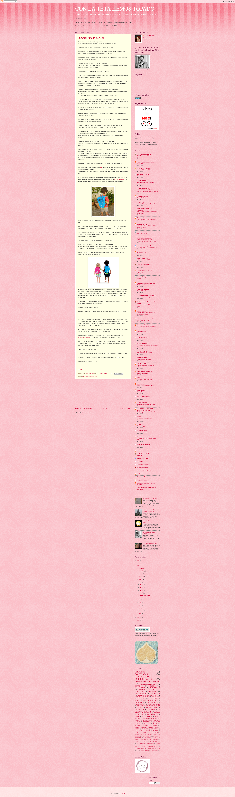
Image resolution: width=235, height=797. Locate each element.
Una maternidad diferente (144, 238)
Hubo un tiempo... (141, 266)
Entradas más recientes (83, 408)
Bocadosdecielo (141, 218)
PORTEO (137, 729)
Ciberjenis (140, 461)
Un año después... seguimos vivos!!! (146, 412)
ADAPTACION (147, 737)
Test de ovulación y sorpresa (150, 498)
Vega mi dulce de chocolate (144, 396)
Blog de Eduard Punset (143, 174)
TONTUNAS (138, 702)
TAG (138, 750)
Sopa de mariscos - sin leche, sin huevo (146, 326)
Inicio (105, 408)
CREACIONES (138, 741)
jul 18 (141, 590)
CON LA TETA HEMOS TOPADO (114, 8)
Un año (138, 339)
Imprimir (80, 369)
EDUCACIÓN (156, 697)
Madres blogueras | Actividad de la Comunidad (146, 488)
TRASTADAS (153, 699)
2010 (138, 620)
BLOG (152, 686)
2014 (138, 560)
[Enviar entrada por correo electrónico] (111, 373)
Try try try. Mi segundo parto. (150, 543)
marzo (140, 608)
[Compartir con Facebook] (120, 374)
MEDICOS (153, 718)
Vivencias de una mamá (143, 437)
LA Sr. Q (137, 722)
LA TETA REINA (149, 35)
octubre (141, 574)
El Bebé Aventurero (119, 179)
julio (140, 582)
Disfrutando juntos (142, 358)
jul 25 (141, 584)
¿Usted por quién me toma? (144, 271)
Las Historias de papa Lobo (144, 246)
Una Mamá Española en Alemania (146, 295)
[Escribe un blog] (116, 374)
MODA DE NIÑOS (154, 745)
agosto (140, 579)
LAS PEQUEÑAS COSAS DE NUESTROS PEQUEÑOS (145, 409)
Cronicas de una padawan (144, 289)
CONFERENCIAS (154, 739)
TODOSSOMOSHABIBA (140, 752)
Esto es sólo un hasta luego (143, 297)
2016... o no (140, 272)
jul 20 (141, 587)
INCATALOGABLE (141, 697)
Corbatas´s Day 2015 (142, 291)
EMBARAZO (146, 718)
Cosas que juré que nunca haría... (145, 379)
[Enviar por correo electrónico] (115, 374)
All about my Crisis (142, 343)
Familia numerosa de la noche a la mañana (146, 302)
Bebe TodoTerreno (141, 446)
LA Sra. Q (148, 734)
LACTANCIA (155, 693)
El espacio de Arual (142, 224)
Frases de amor (140, 176)
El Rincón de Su (141, 378)
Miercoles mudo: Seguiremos (144, 359)
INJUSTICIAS (138, 734)
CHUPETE (144, 732)
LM (136, 709)
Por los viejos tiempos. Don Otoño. (145, 385)
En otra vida (140, 163)
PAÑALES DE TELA (140, 746)
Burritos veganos (141, 284)
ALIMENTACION (139, 704)
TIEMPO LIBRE (154, 750)
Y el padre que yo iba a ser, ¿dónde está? (147, 247)
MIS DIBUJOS (146, 722)
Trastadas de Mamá (142, 196)
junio (140, 599)
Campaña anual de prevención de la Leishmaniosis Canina (146, 313)
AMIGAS (155, 730)
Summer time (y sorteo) (91, 37)
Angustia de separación (142, 373)
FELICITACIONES (147, 713)
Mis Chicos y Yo (141, 474)
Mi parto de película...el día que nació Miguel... (146, 305)
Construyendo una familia (144, 264)
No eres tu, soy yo (141, 426)
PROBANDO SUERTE (153, 746)
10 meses (139, 278)
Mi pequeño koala (142, 430)
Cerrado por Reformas (142, 432)
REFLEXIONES (140, 688)
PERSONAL (140, 671)
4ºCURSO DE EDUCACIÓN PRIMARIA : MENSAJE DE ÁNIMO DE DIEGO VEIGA (147, 190)
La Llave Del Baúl (142, 181)
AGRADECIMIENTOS (148, 684)
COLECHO (140, 708)
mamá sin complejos (142, 258)
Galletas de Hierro (142, 403)
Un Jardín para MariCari (144, 168)
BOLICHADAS (141, 674)
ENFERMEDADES (141, 743)
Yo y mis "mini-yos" (142, 351)
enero (140, 613)
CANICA (137, 732)
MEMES (137, 727)
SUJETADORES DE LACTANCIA (152, 748)
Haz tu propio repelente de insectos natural (145, 182)
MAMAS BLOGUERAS (151, 725)
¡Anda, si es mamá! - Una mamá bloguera (145, 454)
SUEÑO (155, 723)
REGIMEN (140, 715)
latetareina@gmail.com (84, 337)
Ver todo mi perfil (147, 38)
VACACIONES (93, 376)
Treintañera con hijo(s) (143, 464)
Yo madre (139, 424)
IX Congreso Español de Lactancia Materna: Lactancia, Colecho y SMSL (146, 240)
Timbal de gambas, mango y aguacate (146, 219)
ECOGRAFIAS (156, 741)
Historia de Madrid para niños (144, 198)
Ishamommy (140, 451)
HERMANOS (138, 725)
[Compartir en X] (118, 374)
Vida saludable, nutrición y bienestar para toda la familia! (147, 212)
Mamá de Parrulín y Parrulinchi (145, 162)
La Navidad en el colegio (143, 320)
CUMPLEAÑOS (154, 732)
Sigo (138, 253)
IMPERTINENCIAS (152, 715)
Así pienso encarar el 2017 (143, 260)
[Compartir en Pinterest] (122, 374)
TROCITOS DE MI (142, 337)
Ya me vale (139, 392)
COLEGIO (142, 690)
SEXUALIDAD (154, 729)
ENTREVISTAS (150, 743)
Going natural (141, 477)
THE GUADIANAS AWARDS (142, 730)
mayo (140, 602)
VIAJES (137, 700)
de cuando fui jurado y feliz (144, 170)
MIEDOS (145, 745)
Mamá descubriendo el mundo (145, 319)
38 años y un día (141, 331)
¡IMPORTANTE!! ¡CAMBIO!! (144, 353)
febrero (141, 611)
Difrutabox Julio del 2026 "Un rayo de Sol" (146, 156)
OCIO (156, 727)
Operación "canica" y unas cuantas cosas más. (149, 521)
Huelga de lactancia (142, 233)
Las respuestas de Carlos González (149, 532)
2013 (138, 563)
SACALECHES (151, 709)
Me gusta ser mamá (142, 480)
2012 (138, 566)
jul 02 (141, 593)
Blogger (123, 793)
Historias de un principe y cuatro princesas (146, 483)
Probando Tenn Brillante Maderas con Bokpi (146, 439)
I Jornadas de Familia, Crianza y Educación (145, 418)
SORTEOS (86, 376)
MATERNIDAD (152, 702)
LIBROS (137, 716)
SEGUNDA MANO (139, 748)
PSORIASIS (145, 729)
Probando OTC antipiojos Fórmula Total (147, 204)
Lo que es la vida (141, 252)
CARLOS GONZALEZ (153, 704)
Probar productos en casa (144, 154)
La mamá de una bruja (143, 188)
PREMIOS (157, 713)
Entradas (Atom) (86, 412)
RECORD (141, 709)
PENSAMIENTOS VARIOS (147, 681)
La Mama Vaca (141, 202)
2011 (138, 617)
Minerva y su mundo (142, 232)
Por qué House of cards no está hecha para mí (147, 345)
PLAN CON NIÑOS (146, 736)
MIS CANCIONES (147, 716)
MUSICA (143, 727)
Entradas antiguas (124, 408)
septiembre (141, 576)
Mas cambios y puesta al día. (144, 332)
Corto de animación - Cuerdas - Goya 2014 (146, 366)
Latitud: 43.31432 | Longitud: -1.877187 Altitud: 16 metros (147, 226)
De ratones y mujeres (142, 468)
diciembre (141, 568)
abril (140, 605)
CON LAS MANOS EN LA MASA (147, 710)
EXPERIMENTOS (141, 693)
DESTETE (145, 741)
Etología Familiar (141, 311)
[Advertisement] (103, 393)
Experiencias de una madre (144, 372)
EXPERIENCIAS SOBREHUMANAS (143, 677)
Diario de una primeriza (143, 444)
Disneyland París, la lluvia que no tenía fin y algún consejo (151, 510)
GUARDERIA (141, 699)
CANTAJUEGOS (144, 739)
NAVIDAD (150, 727)
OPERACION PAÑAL (152, 708)
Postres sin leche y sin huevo (144, 325)
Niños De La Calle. (142, 364)
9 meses (139, 416)
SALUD (156, 720)
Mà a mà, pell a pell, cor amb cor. (146, 283)
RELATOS (147, 723)
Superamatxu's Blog (142, 458)
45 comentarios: (104, 373)
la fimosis (149, 752)
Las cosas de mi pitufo (143, 277)
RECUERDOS (151, 691)
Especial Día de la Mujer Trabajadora (146, 404)
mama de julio (141, 390)
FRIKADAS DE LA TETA (147, 695)
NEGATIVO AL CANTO (150, 700)
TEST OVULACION (144, 750)
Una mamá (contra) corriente (145, 471)
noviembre (141, 571)
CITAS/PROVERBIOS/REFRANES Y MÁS (148, 706)
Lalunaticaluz (140, 384)
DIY (150, 741)
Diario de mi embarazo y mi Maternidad (144, 209)
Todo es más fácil (141, 398)
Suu (101, 167)
